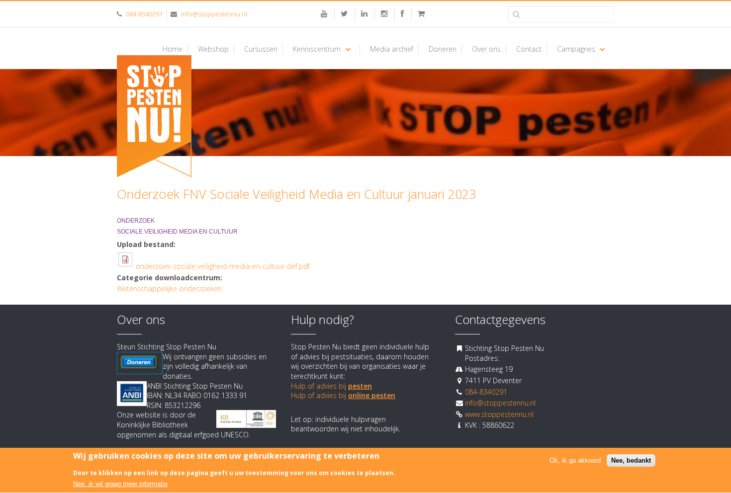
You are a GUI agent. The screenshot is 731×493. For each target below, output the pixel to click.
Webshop (213, 49)
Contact (529, 49)
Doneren (443, 49)
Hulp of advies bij (331, 386)
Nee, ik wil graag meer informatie (120, 484)
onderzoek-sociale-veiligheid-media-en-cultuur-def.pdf (223, 266)
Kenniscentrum (317, 49)
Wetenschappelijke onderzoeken (169, 288)
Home (173, 49)
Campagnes (576, 49)
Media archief (391, 49)
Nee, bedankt (631, 461)
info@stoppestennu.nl (214, 13)
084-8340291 (144, 13)
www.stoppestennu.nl (499, 414)
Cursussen (260, 49)
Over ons (486, 49)
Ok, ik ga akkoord (575, 461)
